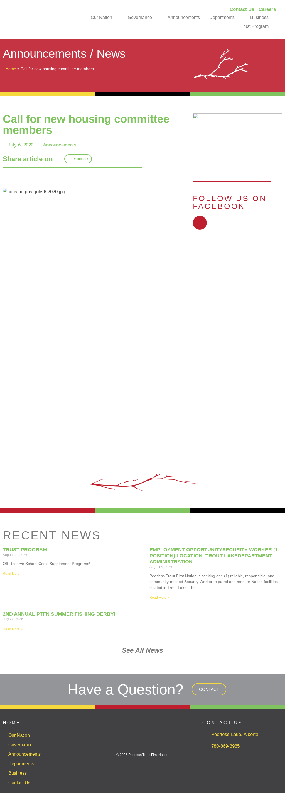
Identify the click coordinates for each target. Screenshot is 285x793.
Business (259, 17)
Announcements (184, 17)
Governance (140, 17)
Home (11, 69)
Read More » (13, 574)
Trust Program (255, 26)
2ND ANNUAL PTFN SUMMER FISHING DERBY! (59, 614)
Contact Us (19, 782)
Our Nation (101, 17)
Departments (222, 17)
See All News (142, 650)
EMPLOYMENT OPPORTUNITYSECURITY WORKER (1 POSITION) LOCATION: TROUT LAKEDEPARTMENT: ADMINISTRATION (213, 555)
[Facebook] (200, 223)
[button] (78, 159)
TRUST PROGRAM (25, 549)
